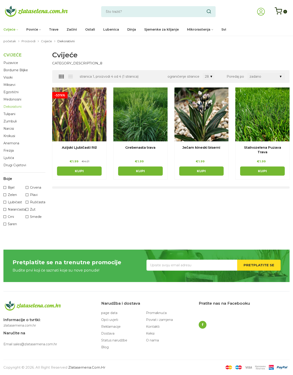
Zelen (12, 195)
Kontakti (153, 327)
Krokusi (9, 136)
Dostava (107, 333)
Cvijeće (9, 29)
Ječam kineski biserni (201, 147)
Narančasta (17, 209)
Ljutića (8, 158)
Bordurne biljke (15, 70)
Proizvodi (28, 41)
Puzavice (10, 63)
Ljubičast (15, 202)
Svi (223, 29)
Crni (11, 217)
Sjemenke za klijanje (161, 29)
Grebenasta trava (140, 147)
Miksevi (9, 85)
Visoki (8, 77)
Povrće (32, 29)
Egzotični (11, 92)
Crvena (35, 187)
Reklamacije (111, 327)
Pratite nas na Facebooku (224, 303)
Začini (72, 29)
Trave (53, 29)
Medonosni (12, 99)
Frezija (8, 150)
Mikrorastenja (198, 29)
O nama (152, 340)
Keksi (150, 333)
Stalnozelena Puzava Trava (262, 149)
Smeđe (36, 217)
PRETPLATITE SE (259, 265)
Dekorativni (12, 107)
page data (109, 313)
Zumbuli (10, 121)
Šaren (12, 224)
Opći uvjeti (109, 320)
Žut (32, 209)
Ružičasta (37, 202)
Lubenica (111, 29)
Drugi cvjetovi (14, 165)
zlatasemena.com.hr (86, 367)
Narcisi (8, 129)
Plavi (34, 195)
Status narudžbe (114, 340)
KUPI (79, 171)
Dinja (131, 29)
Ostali (90, 29)
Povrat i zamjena (159, 320)
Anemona (11, 143)
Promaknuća (156, 313)
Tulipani (9, 114)
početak (9, 41)
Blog (105, 347)
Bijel (11, 187)
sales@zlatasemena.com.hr (35, 344)
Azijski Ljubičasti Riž (79, 147)
